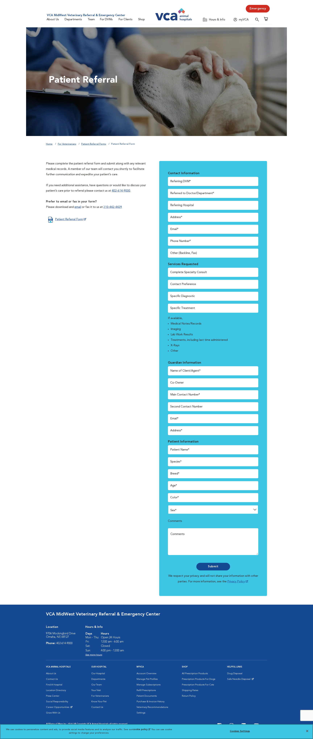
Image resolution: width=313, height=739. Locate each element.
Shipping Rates (190, 690)
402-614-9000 (121, 190)
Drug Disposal (234, 673)
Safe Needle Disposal (239, 680)
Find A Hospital (54, 685)
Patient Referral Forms (93, 144)
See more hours (93, 655)
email (77, 207)
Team (91, 19)
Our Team (96, 685)
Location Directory (56, 690)
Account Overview (146, 673)
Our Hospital (98, 673)
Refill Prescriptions (146, 690)
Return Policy (189, 696)
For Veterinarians (67, 144)
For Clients (125, 19)
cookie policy (141, 729)
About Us (53, 19)
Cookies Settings (240, 731)
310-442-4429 (112, 207)
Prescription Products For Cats (198, 685)
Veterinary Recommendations (152, 707)
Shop (141, 19)
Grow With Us (53, 713)
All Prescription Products (195, 673)
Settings (141, 713)
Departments (73, 19)
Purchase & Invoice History (150, 701)
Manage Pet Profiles (147, 679)
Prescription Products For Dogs (198, 679)
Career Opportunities (58, 708)
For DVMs (106, 19)
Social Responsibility (57, 701)
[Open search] (258, 19)
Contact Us (52, 679)
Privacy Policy (236, 581)
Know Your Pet (99, 701)
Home (49, 144)
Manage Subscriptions (148, 685)
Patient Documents (147, 696)
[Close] (307, 731)
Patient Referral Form (69, 219)
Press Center (52, 696)
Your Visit (96, 690)
